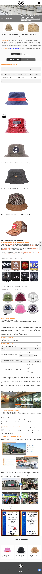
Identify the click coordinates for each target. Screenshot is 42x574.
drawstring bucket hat (6, 249)
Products (27, 15)
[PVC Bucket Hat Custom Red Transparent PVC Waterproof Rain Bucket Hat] (7, 550)
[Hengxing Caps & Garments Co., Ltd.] (21, 3)
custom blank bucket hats (14, 48)
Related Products (21, 540)
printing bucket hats (11, 253)
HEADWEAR (32, 15)
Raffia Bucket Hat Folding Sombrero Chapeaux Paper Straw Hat (33, 556)
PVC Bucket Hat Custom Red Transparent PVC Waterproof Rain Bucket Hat (6, 556)
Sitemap (35, 570)
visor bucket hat (34, 248)
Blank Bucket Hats (31, 17)
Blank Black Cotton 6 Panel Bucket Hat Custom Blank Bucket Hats (20, 556)
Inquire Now (15, 54)
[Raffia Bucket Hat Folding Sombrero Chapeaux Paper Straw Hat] (35, 550)
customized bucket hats (9, 244)
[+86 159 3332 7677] (40, 242)
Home (22, 15)
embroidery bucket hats (26, 252)
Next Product (26, 54)
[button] (22, 543)
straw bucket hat (8, 248)
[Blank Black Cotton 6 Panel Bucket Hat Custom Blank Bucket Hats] (21, 550)
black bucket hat (32, 245)
